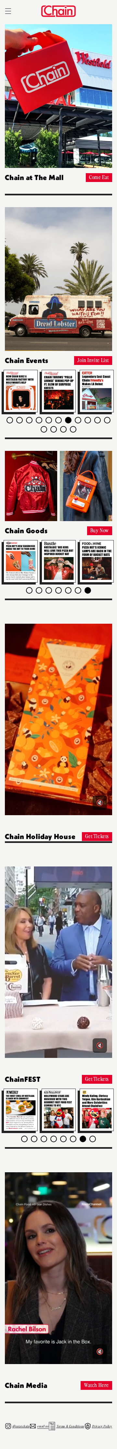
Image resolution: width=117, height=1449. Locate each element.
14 (63, 429)
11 (107, 420)
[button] (8, 11)
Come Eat (99, 176)
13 (53, 429)
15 (73, 429)
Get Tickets (97, 835)
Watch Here (96, 1384)
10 (97, 420)
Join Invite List (93, 359)
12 (44, 429)
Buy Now (99, 530)
